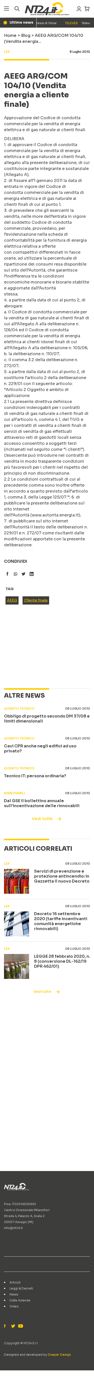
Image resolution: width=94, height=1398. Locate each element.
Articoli (15, 1282)
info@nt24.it (13, 1228)
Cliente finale (36, 600)
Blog (25, 35)
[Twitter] (13, 1326)
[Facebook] (6, 1326)
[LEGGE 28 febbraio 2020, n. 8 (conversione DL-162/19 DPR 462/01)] (16, 966)
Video (14, 1306)
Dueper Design (59, 1354)
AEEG (12, 600)
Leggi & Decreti (21, 1288)
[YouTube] (20, 1326)
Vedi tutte (42, 818)
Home (10, 35)
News (14, 1294)
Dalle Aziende (20, 1300)
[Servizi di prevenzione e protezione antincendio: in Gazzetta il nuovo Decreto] (16, 881)
